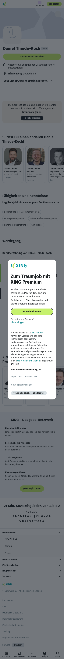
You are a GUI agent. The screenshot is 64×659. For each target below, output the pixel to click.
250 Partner (37, 333)
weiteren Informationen (28, 361)
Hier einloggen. (18, 322)
